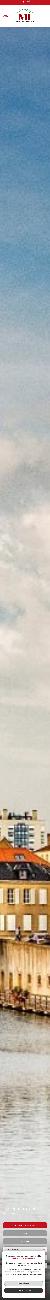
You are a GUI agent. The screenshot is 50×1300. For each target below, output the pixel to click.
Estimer (25, 1241)
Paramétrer (23, 1283)
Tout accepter (24, 1290)
